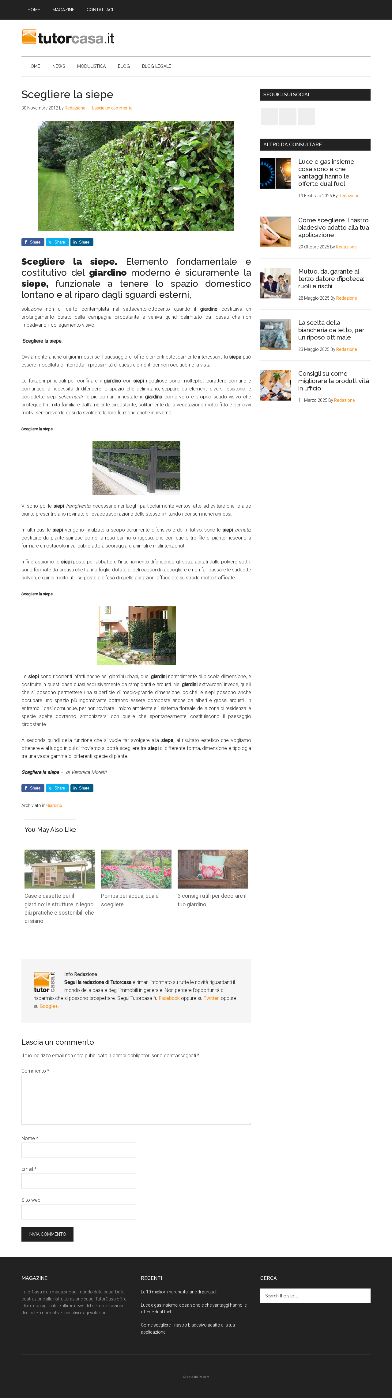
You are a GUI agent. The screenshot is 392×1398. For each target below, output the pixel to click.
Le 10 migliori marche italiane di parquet (179, 1291)
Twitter (211, 998)
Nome (29, 1138)
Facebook (170, 998)
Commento (35, 1071)
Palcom (204, 1376)
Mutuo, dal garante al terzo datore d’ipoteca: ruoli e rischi (331, 279)
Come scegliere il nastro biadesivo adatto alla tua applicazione (333, 228)
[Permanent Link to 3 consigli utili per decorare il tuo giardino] (213, 853)
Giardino (54, 805)
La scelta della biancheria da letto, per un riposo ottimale (331, 330)
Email (28, 1169)
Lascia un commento (112, 108)
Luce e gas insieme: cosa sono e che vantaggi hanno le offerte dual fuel (327, 172)
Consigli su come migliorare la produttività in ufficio (333, 381)
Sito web (30, 1200)
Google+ (49, 1006)
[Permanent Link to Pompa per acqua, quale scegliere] (136, 853)
